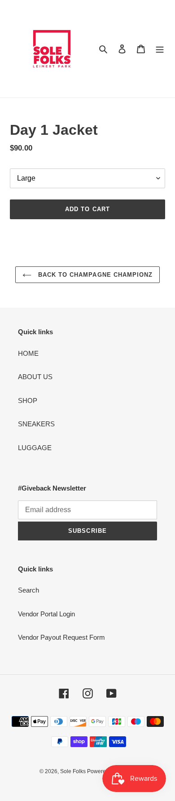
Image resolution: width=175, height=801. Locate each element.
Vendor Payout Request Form (61, 637)
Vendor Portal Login (46, 614)
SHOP (27, 400)
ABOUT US (35, 377)
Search (28, 590)
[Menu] (159, 48)
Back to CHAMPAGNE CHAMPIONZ (94, 274)
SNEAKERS (36, 424)
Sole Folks (73, 771)
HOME (28, 353)
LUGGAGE (35, 447)
